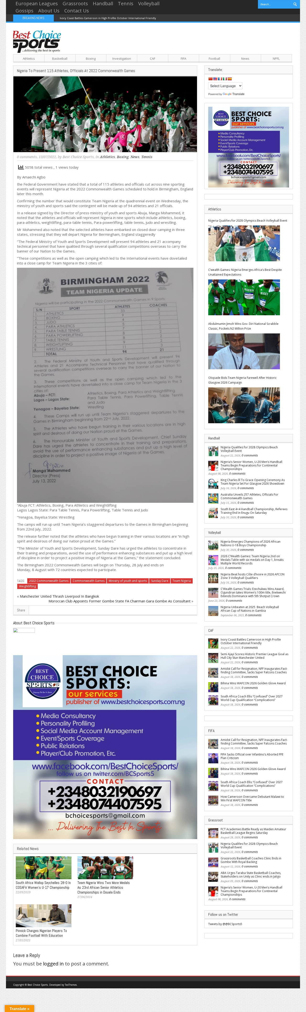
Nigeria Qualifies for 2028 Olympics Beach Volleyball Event (247, 221)
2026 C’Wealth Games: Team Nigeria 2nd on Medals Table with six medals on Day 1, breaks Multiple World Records (252, 559)
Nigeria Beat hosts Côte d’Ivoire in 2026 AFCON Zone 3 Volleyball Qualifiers (252, 576)
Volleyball (148, 3)
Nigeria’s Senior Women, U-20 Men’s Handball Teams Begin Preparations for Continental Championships (251, 465)
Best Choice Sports (78, 157)
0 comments (27, 157)
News (245, 58)
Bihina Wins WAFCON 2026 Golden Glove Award (253, 683)
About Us (49, 10)
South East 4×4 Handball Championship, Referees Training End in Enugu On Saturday (254, 511)
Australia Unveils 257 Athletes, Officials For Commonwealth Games (249, 496)
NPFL (276, 58)
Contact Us (76, 10)
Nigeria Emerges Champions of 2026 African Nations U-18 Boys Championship (250, 543)
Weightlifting (27, 586)
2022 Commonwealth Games (48, 581)
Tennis (125, 3)
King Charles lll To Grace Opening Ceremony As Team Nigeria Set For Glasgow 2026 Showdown (253, 482)
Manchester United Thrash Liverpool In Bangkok (59, 596)
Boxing (91, 58)
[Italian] (225, 79)
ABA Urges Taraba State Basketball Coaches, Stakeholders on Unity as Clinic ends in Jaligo (251, 874)
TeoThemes (71, 984)
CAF (152, 58)
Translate (238, 94)
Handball (103, 3)
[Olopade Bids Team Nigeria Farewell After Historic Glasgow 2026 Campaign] (244, 405)
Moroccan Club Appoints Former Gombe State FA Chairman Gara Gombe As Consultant (120, 601)
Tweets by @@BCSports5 (225, 924)
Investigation (121, 58)
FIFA (183, 58)
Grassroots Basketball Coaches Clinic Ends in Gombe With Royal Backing (251, 860)
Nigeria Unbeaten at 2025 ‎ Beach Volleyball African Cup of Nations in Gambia (250, 609)
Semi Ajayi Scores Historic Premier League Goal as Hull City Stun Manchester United (254, 656)
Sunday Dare (159, 581)
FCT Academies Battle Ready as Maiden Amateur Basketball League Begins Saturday (253, 831)
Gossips (24, 10)
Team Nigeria (182, 581)
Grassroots (75, 3)
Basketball (59, 58)
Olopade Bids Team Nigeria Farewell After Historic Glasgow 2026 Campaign (242, 380)
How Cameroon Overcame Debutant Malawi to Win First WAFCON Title (252, 798)
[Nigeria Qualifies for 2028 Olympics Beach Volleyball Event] (244, 243)
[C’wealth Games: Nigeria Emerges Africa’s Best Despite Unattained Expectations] (244, 297)
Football (214, 58)
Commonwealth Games (88, 581)
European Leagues (37, 3)
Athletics (29, 58)
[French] (220, 79)
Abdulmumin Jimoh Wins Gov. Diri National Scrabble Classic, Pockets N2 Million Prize (243, 326)
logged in (53, 963)
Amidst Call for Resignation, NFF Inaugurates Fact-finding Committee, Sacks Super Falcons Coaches (254, 670)
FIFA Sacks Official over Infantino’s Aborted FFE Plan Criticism (252, 756)
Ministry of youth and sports (128, 581)
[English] (215, 79)
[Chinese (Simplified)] (210, 79)
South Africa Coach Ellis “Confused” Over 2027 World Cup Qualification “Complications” (252, 698)
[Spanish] (229, 79)
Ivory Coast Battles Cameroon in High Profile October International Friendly (108, 18)
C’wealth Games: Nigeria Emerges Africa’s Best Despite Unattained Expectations (245, 272)
